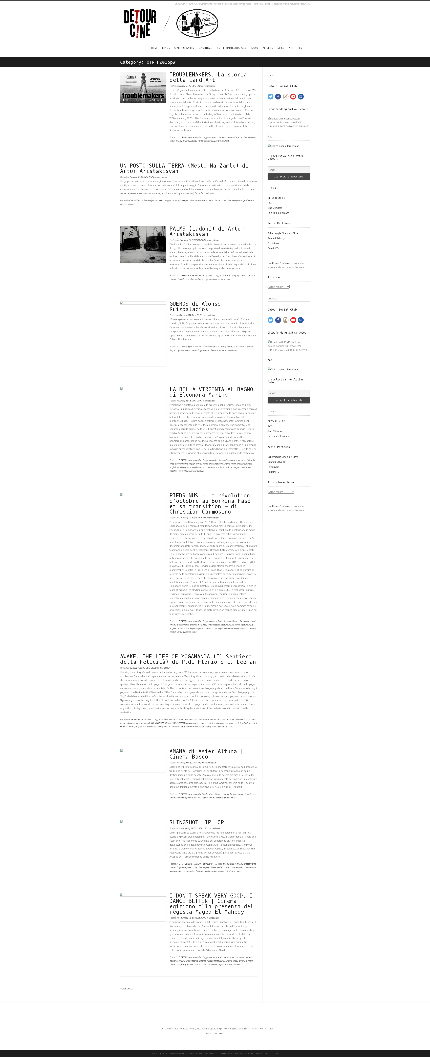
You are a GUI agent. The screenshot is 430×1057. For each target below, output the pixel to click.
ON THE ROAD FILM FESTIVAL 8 (231, 48)
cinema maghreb (177, 964)
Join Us (166, 48)
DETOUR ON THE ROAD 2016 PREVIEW (166, 723)
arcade (213, 460)
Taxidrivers (273, 243)
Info (291, 48)
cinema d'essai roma (216, 200)
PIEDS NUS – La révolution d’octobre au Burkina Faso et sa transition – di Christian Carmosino (210, 503)
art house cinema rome (172, 719)
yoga (231, 726)
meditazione (204, 726)
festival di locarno (194, 964)
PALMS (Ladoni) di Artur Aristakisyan (206, 231)
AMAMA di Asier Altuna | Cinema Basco (206, 754)
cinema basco (229, 794)
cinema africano (230, 621)
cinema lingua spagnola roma (204, 350)
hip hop (199, 871)
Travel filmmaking (185, 471)
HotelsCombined (281, 263)
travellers (199, 471)
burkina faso (216, 621)
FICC (270, 202)
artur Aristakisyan (180, 200)
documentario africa (230, 624)
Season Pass (205, 48)
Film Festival (207, 794)
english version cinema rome (205, 467)
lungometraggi (191, 726)
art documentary (218, 137)
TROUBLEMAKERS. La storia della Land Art (208, 77)
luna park (224, 467)
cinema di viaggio (246, 460)
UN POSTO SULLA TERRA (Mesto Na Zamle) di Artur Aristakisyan (184, 168)
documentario (236, 867)
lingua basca (230, 797)
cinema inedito (140, 723)
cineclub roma (190, 719)
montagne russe (237, 467)
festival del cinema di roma (210, 797)
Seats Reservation (184, 48)
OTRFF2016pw (185, 137)
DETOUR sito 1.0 (276, 197)
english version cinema (180, 467)
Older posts (126, 988)
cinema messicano (228, 350)
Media (280, 48)
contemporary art (212, 140)
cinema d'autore (234, 137)
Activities (268, 48)
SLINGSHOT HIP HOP (196, 822)
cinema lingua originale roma (189, 140)
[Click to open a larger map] (283, 146)
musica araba (210, 871)
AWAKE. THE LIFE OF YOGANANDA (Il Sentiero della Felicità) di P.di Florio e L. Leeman (188, 659)
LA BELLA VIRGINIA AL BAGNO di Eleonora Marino (211, 392)
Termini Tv (273, 248)
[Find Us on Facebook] (123, 4)
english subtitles (244, 463)
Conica (214, 1033)
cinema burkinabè (247, 621)
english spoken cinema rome (222, 463)
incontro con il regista (214, 964)
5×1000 (254, 48)
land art (225, 140)
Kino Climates (275, 207)
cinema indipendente (188, 960)
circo (171, 463)
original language (219, 726)
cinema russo (126, 204)
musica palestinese (226, 871)
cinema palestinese (207, 867)
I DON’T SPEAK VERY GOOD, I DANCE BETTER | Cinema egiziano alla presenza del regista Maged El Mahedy (211, 904)
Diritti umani (223, 867)
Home (154, 48)
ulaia (238, 871)
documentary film (186, 871)
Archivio (197, 137)
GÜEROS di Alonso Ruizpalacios (195, 306)
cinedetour (210, 86)
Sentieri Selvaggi (277, 238)
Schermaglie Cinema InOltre (283, 233)
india (165, 726)
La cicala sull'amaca (278, 212)
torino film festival (233, 964)
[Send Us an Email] (120, 4)
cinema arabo (229, 863)
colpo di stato (213, 624)
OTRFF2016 (134, 200)
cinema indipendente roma (211, 960)
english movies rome (198, 463)
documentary (181, 463)
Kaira (222, 1033)
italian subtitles (176, 726)
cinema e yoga (241, 719)
